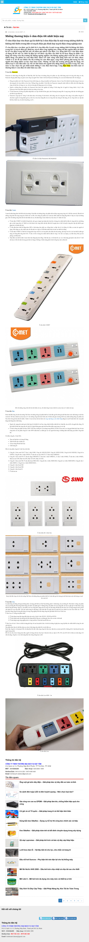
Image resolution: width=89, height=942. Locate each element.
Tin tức (9, 27)
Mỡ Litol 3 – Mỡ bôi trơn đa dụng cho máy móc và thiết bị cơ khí (46, 879)
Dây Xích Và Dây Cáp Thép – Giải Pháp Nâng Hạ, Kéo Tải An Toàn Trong (49, 888)
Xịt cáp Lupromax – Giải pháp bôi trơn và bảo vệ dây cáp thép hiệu (47, 840)
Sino (13, 411)
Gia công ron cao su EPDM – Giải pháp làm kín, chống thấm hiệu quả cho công (50, 802)
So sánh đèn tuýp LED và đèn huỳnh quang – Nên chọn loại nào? (46, 791)
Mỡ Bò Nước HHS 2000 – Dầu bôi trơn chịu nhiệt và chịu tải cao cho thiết (49, 869)
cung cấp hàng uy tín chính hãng (53, 419)
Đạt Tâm (66, 66)
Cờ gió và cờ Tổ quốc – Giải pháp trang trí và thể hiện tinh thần (45, 811)
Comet (14, 210)
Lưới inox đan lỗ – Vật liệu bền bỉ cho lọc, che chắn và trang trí (45, 850)
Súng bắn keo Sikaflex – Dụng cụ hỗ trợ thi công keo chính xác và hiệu (49, 821)
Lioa (13, 602)
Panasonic (15, 72)
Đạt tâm (16, 27)
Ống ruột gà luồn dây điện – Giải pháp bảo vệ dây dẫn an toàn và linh (48, 782)
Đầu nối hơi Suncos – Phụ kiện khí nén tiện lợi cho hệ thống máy (46, 859)
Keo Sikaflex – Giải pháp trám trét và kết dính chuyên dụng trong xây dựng (50, 830)
